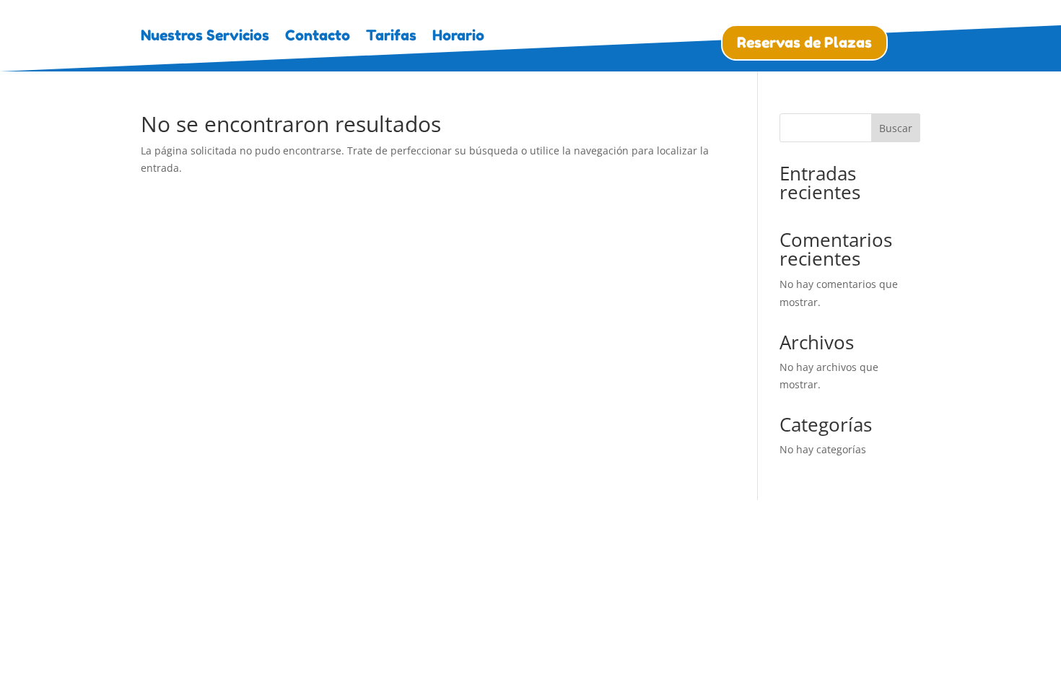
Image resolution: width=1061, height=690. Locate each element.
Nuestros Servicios (205, 37)
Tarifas (391, 37)
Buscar (895, 128)
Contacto (317, 37)
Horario (458, 37)
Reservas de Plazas (804, 42)
